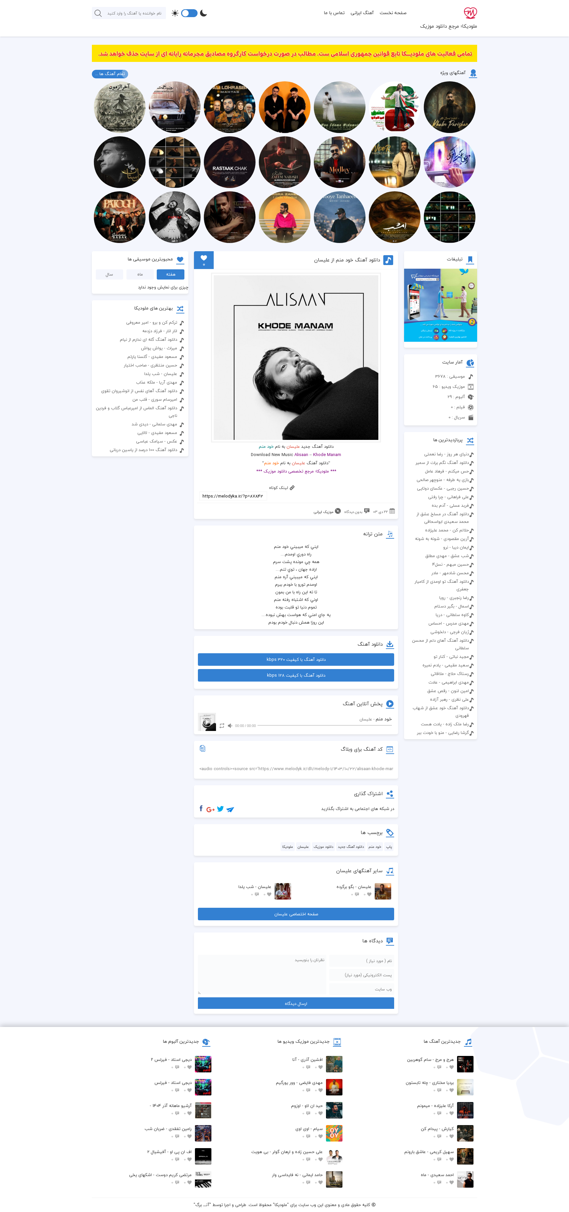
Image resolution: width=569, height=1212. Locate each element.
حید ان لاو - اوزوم (307, 1109)
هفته (171, 274)
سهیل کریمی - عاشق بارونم (429, 1155)
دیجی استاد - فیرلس (173, 1086)
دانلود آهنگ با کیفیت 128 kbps (296, 675)
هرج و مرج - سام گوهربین (430, 1063)
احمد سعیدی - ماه (437, 1178)
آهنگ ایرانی (362, 13)
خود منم (374, 847)
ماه (140, 274)
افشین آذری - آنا (307, 1063)
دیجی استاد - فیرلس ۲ (171, 1063)
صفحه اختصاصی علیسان (296, 914)
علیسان (293, 446)
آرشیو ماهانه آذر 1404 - (171, 1109)
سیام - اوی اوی (309, 1132)
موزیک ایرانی (323, 512)
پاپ (389, 847)
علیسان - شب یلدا (254, 890)
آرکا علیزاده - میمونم (435, 1109)
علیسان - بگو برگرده (354, 890)
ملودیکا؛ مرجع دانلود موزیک (448, 26)
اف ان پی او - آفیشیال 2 (169, 1155)
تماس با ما (334, 13)
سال (109, 274)
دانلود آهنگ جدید (351, 847)
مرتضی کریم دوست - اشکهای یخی (160, 1178)
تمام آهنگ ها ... (110, 73)
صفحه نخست (393, 13)
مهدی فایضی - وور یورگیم (299, 1086)
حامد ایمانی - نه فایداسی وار (297, 1178)
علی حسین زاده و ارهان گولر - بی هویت (287, 1155)
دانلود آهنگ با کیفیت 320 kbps (296, 659)
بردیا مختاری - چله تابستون (430, 1086)
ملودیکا (287, 847)
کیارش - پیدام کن (437, 1132)
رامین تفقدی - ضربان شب (168, 1132)
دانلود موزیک (323, 847)
